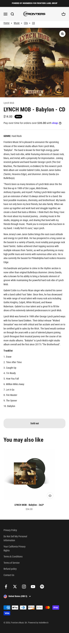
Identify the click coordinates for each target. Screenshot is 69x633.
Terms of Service (12, 562)
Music (17, 23)
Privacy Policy (10, 530)
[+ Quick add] (50, 495)
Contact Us (9, 575)
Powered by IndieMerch (38, 622)
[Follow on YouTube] (33, 586)
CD (33, 23)
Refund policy (10, 568)
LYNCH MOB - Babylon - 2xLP (29, 504)
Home (7, 23)
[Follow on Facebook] (6, 586)
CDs (26, 23)
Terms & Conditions (13, 556)
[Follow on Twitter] (15, 586)
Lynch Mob (9, 102)
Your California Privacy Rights (14, 548)
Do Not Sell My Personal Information (15, 538)
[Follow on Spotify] (42, 586)
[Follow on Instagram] (24, 586)
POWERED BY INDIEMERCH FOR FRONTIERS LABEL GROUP (34, 3)
